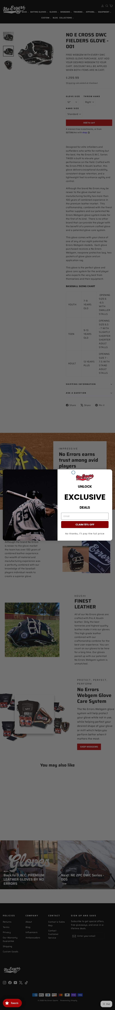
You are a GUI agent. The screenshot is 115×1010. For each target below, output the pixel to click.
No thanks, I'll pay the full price (84, 533)
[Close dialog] (73, 472)
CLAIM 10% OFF (84, 524)
